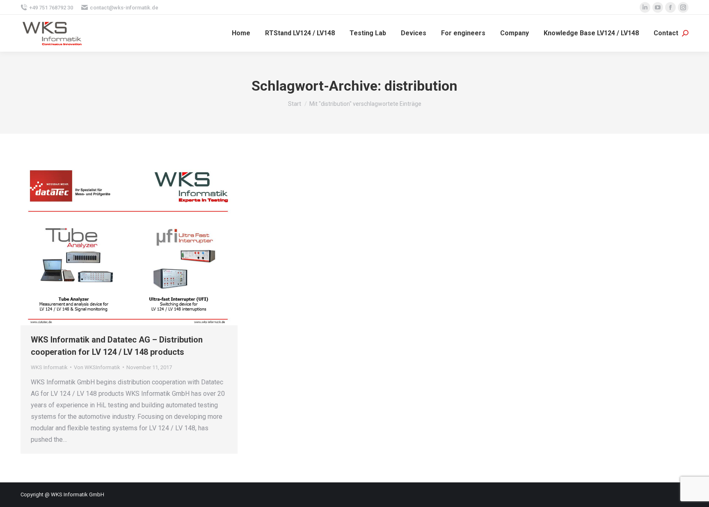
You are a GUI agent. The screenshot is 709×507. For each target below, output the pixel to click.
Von (97, 367)
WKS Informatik (49, 367)
